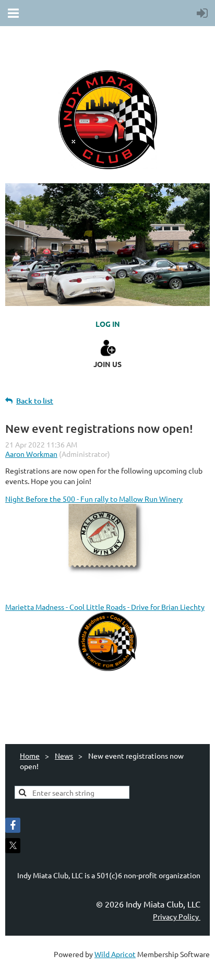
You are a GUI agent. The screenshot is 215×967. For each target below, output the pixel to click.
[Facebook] (12, 825)
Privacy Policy (176, 916)
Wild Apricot (115, 954)
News (64, 755)
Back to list (34, 401)
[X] (12, 845)
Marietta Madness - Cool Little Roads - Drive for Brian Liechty (105, 606)
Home (30, 755)
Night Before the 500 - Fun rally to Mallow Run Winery (94, 498)
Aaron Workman (31, 453)
